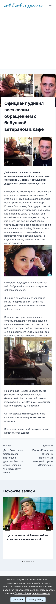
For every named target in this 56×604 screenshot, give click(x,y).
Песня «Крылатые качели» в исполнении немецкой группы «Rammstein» (42, 455)
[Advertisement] (28, 40)
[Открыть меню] (50, 5)
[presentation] (28, 513)
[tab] (22, 561)
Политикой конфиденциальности (32, 593)
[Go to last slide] (7, 528)
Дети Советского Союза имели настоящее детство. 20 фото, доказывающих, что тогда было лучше (13, 459)
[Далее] (48, 528)
